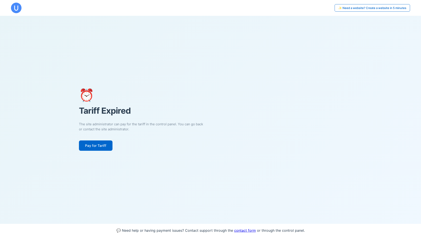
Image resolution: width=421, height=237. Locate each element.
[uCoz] (16, 8)
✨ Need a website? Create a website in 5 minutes (372, 8)
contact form (245, 230)
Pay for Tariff (95, 146)
